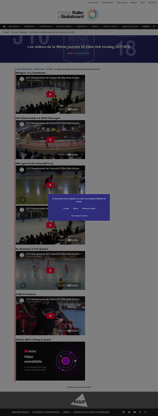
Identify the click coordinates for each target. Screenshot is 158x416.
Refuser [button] (75, 208)
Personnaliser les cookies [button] (79, 216)
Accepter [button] (66, 208)
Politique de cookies (88, 208)
